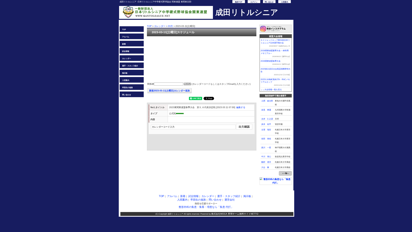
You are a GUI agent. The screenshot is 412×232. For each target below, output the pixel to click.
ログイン (254, 2)
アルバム (125, 37)
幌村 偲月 (266, 162)
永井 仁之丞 (267, 119)
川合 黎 (265, 167)
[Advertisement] (201, 59)
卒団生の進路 (127, 87)
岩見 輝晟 (266, 110)
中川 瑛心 (266, 156)
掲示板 (124, 73)
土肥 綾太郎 (267, 101)
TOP (124, 29)
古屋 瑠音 (266, 130)
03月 (170, 26)
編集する (240, 107)
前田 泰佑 (266, 139)
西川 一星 (266, 147)
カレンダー (126, 58)
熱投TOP (238, 2)
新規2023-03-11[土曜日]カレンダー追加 (169, 90)
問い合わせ (269, 2)
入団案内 (284, 2)
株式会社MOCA (219, 214)
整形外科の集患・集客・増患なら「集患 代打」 (206, 207)
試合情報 (125, 51)
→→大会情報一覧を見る (271, 89)
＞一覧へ (285, 173)
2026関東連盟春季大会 (271, 61)
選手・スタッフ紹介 (130, 66)
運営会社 (230, 199)
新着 (124, 44)
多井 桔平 (266, 124)
